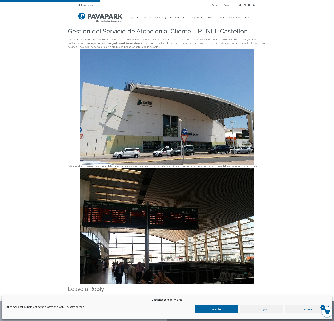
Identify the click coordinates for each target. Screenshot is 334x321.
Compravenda (197, 17)
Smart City (160, 17)
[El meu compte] (79, 5)
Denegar (261, 309)
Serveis (147, 17)
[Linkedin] (244, 5)
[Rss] (253, 5)
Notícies (221, 17)
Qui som (134, 17)
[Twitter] (240, 5)
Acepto (216, 309)
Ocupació (234, 17)
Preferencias (306, 309)
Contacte (248, 17)
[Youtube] (249, 5)
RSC (210, 17)
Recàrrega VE (177, 17)
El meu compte (88, 5)
